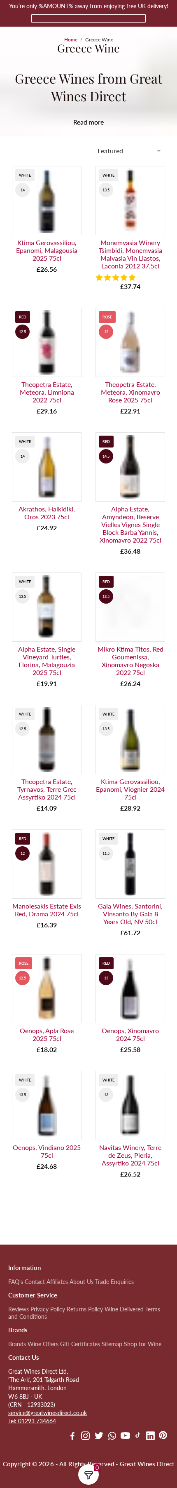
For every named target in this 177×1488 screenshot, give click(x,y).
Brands (17, 1344)
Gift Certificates (80, 1344)
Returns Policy (85, 1309)
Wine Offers (43, 1344)
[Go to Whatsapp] (112, 1436)
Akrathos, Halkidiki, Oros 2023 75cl (47, 512)
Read (80, 122)
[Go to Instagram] (85, 1436)
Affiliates (57, 1282)
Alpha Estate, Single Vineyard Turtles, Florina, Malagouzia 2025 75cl (46, 660)
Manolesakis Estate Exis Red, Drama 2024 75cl (46, 910)
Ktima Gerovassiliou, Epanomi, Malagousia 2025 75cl (46, 250)
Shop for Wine (142, 1344)
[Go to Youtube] (125, 1436)
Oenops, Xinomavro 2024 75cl (130, 1034)
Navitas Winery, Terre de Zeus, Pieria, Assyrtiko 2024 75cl (130, 1155)
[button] (116, 277)
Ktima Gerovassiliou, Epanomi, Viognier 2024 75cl (130, 789)
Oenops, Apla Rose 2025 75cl (47, 1034)
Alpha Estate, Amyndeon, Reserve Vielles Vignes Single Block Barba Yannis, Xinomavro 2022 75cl (130, 524)
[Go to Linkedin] (150, 1436)
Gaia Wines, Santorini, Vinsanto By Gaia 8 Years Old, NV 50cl (130, 913)
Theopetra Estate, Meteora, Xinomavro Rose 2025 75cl (130, 392)
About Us (81, 1282)
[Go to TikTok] (138, 1436)
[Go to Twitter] (99, 1436)
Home (70, 39)
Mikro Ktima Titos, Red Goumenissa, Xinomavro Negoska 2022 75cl (130, 660)
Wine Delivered (124, 1309)
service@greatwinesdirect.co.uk (47, 1413)
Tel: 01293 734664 (32, 1421)
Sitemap (112, 1344)
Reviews (18, 1309)
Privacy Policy (47, 1309)
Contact (35, 1282)
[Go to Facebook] (72, 1436)
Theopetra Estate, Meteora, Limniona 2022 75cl (47, 392)
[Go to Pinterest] (163, 1436)
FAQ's (15, 1282)
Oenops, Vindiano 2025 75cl (47, 1151)
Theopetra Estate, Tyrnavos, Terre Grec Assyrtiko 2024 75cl (47, 789)
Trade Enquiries (114, 1282)
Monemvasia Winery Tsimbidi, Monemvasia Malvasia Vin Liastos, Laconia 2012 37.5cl (130, 254)
